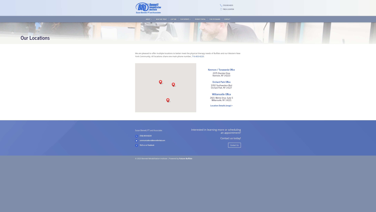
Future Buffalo (185, 158)
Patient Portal (200, 19)
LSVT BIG (173, 19)
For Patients (184, 19)
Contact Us (234, 145)
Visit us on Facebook (147, 144)
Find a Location (228, 9)
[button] (161, 82)
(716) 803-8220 (228, 5)
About (148, 19)
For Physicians (215, 19)
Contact (227, 19)
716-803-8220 (198, 56)
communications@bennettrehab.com (152, 140)
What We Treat (161, 19)
